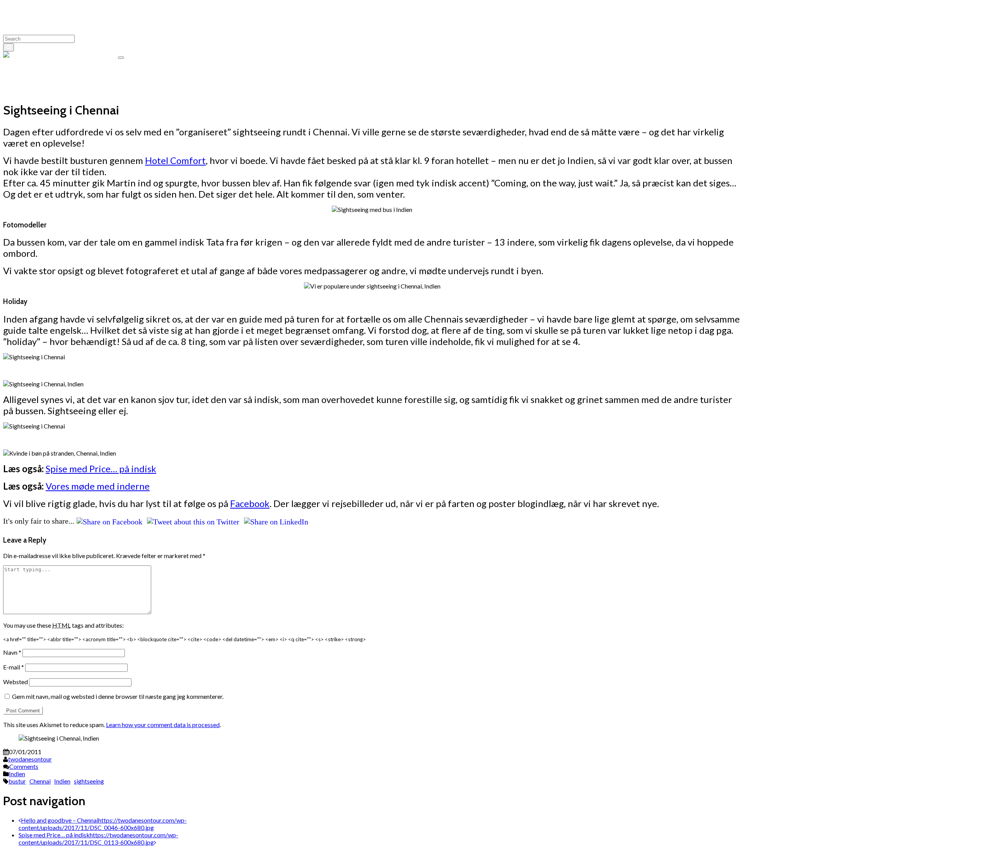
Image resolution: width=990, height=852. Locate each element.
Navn (12, 652)
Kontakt (30, 83)
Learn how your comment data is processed (163, 724)
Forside (28, 90)
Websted (15, 681)
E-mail (13, 667)
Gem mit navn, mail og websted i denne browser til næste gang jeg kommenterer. (118, 696)
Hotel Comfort (175, 160)
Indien (17, 773)
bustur (17, 781)
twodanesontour (30, 759)
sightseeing (89, 781)
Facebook (250, 503)
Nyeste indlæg (38, 76)
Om (24, 68)
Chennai (40, 781)
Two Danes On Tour (90, 55)
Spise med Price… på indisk (101, 468)
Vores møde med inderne (98, 486)
